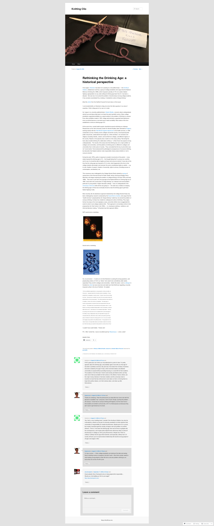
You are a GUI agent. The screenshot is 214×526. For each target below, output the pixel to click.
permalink (85, 350)
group (124, 173)
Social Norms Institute (114, 196)
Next (140, 69)
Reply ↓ (87, 387)
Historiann (92, 88)
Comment (125, 510)
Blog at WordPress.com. (107, 520)
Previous (135, 69)
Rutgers (128, 128)
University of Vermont (88, 185)
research (108, 348)
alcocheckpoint (88, 472)
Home (73, 64)
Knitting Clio (79, 9)
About (78, 64)
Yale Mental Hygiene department (105, 130)
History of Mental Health (99, 348)
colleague (127, 283)
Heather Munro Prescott (117, 348)
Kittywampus (113, 332)
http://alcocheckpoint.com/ (92, 478)
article (89, 102)
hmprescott (87, 395)
